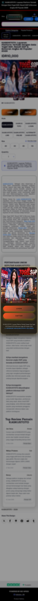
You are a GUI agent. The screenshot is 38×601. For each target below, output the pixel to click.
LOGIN (19, 308)
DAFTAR (19, 316)
